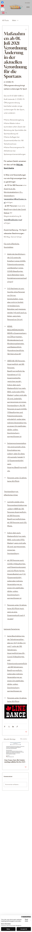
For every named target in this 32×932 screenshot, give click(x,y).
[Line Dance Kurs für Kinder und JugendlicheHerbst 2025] (15, 749)
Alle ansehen (23, 739)
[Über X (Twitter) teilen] (9, 726)
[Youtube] (2, 5)
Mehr (14, 20)
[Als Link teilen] (17, 726)
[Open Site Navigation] (28, 7)
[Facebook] (2, 2)
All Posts (5, 20)
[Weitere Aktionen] (26, 29)
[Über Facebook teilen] (4, 726)
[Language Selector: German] (3, 12)
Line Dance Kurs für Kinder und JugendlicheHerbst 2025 (14, 761)
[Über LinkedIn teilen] (13, 726)
